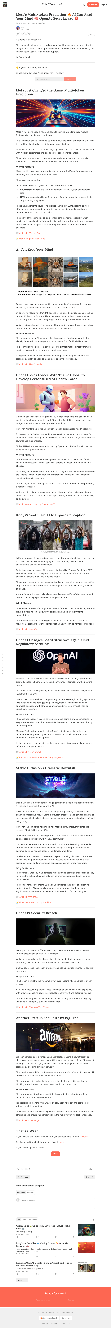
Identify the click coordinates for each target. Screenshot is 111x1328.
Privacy (51, 1313)
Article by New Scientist (31, 364)
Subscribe (93, 4)
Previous (24, 1177)
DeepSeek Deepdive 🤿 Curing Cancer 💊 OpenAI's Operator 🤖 (42, 1244)
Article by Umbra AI (28, 897)
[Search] (79, 4)
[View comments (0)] (23, 34)
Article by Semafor (28, 629)
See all (20, 1280)
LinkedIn (84, 1136)
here (62, 1142)
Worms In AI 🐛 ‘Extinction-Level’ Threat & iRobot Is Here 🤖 (43, 1227)
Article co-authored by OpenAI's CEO (37, 504)
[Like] (18, 34)
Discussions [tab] (33, 1220)
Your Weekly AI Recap (24, 1231)
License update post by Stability (35, 902)
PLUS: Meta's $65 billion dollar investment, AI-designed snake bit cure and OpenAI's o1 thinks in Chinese (44, 1250)
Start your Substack (49, 1318)
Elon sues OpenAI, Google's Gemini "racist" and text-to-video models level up (44, 1264)
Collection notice (67, 1313)
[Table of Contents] (2, 664)
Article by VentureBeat (30, 233)
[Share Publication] (84, 4)
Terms (57, 1313)
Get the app (66, 1318)
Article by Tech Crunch (30, 752)
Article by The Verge (29, 1120)
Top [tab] (18, 1220)
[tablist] (25, 1192)
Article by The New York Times (34, 1007)
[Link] (13, 92)
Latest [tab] (24, 1220)
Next (88, 1177)
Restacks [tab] (30, 1193)
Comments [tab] (21, 1193)
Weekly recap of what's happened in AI (30, 1269)
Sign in (104, 4)
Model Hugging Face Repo (32, 238)
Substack (45, 1323)
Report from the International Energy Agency (41, 757)
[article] (55, 1231)
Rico (22, 27)
